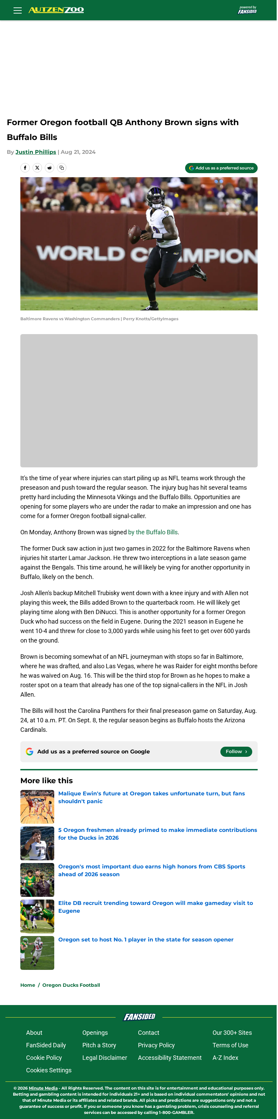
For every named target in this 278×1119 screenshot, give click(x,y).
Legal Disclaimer (104, 1057)
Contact (148, 1032)
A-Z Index (225, 1057)
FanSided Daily (46, 1045)
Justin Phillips (36, 152)
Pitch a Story (99, 1045)
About (34, 1032)
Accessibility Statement (170, 1057)
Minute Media (43, 1088)
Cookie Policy (44, 1057)
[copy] (61, 167)
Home (27, 985)
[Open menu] (18, 10)
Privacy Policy (156, 1045)
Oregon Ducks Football (71, 985)
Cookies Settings (49, 1070)
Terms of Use (231, 1045)
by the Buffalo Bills (152, 532)
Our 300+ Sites (232, 1032)
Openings (95, 1032)
